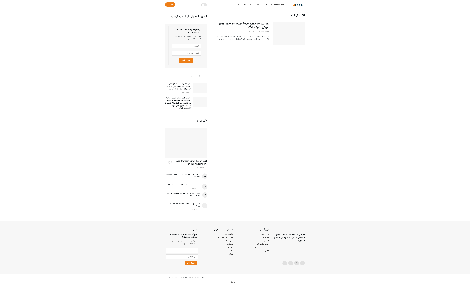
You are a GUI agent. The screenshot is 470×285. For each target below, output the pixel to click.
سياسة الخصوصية (262, 248)
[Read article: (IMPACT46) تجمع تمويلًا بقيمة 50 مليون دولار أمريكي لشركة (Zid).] (289, 33)
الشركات (230, 248)
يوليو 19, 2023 (186, 111)
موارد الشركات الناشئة (225, 238)
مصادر (238, 5)
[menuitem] (235, 282)
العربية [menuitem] (233, 282)
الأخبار (265, 5)
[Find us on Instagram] (302, 263)
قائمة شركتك (228, 234)
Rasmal (185, 278)
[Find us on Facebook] (290, 263)
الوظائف (266, 238)
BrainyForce (200, 278)
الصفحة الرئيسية (276, 5)
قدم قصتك (229, 241)
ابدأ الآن (170, 4)
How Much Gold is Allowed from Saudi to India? (184, 185)
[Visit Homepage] (299, 5)
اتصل (267, 251)
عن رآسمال (247, 5)
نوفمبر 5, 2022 (186, 92)
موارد (257, 5)
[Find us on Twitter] (296, 263)
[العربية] (286, 4)
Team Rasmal (265, 31)
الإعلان (266, 241)
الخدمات (230, 251)
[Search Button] (180, 5)
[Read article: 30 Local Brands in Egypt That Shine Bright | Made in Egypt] (186, 143)
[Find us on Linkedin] (284, 263)
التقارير (231, 254)
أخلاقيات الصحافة (263, 244)
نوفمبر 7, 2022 (253, 31)
